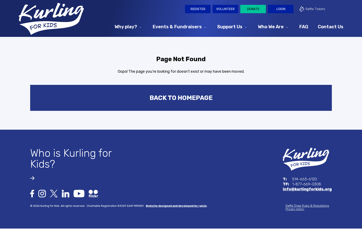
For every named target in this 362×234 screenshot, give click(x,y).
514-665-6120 (300, 179)
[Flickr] (93, 193)
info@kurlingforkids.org (307, 189)
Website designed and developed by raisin (176, 205)
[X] (54, 193)
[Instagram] (42, 193)
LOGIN (280, 9)
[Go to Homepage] (51, 19)
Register (197, 9)
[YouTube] (79, 193)
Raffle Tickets (315, 9)
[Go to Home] (306, 159)
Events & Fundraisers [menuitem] (177, 26)
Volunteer (225, 9)
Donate (253, 9)
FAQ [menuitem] (303, 26)
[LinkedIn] (65, 193)
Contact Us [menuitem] (330, 26)
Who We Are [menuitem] (271, 26)
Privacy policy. (295, 209)
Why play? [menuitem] (126, 26)
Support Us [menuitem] (229, 26)
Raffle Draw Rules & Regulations (307, 206)
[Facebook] (32, 193)
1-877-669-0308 (302, 184)
